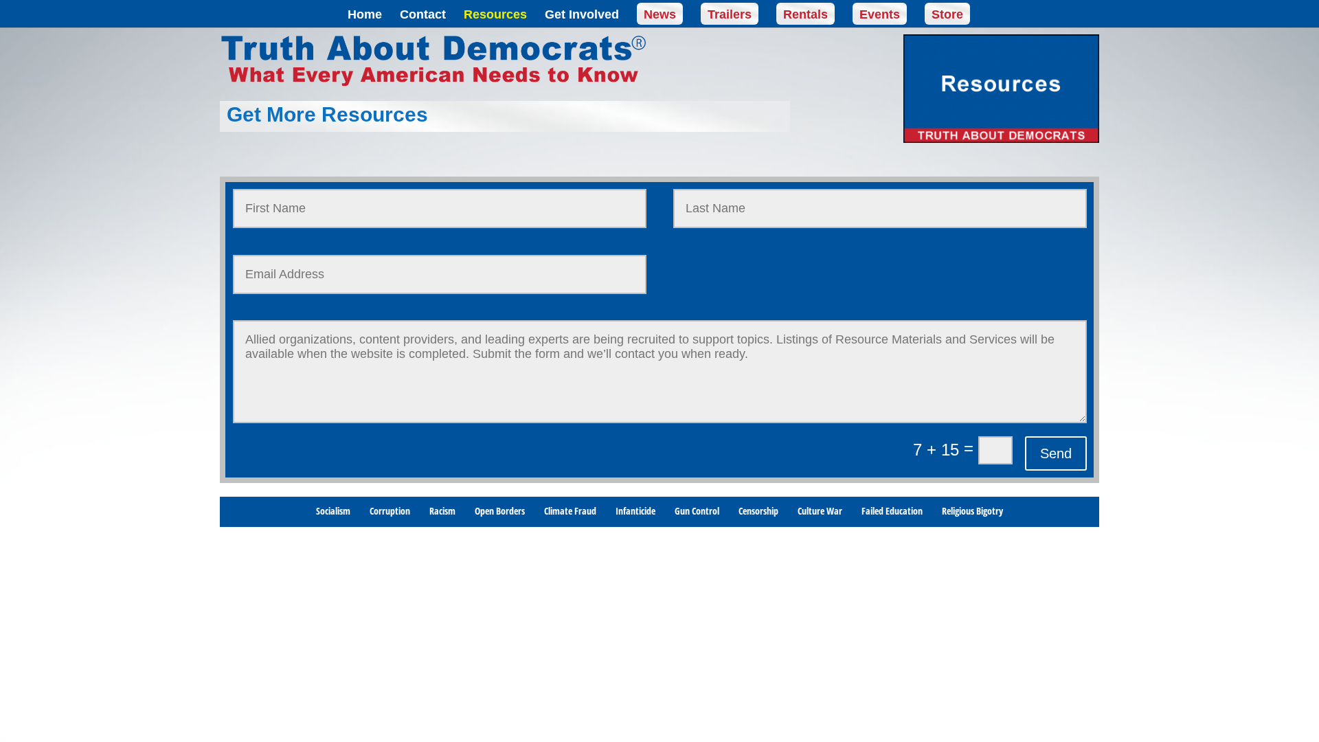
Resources (495, 15)
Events (879, 14)
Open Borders (500, 511)
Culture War (820, 511)
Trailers (730, 14)
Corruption (390, 511)
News (660, 14)
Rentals (805, 14)
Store (947, 14)
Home (365, 15)
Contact (423, 15)
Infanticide (635, 511)
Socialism (333, 511)
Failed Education (892, 511)
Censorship (758, 511)
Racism (442, 511)
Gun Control (697, 511)
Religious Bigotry (972, 511)
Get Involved (582, 15)
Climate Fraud (570, 511)
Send (1056, 453)
